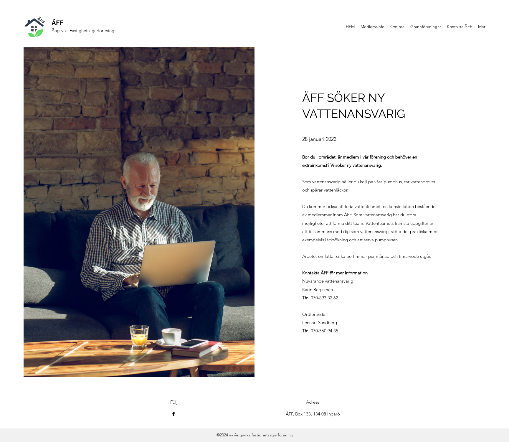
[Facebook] (173, 414)
